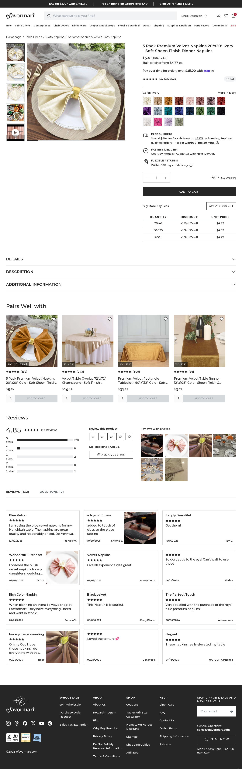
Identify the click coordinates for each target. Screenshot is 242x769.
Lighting (159, 25)
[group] (15, 52)
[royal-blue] (179, 111)
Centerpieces (42, 25)
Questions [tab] (52, 491)
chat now (219, 739)
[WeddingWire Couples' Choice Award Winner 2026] (25, 737)
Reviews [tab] (17, 491)
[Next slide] (15, 138)
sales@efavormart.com (213, 729)
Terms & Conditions (106, 756)
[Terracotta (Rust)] (179, 100)
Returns (165, 744)
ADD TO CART (189, 191)
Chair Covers (61, 25)
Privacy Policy (102, 736)
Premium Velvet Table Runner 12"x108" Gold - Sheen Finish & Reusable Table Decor (197, 381)
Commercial (220, 25)
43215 (199, 138)
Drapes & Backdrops (102, 25)
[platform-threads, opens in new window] (16, 723)
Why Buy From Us (105, 728)
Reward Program (104, 712)
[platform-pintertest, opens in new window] (50, 723)
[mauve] (210, 100)
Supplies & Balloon (179, 25)
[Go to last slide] (15, 46)
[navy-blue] (189, 111)
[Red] (221, 100)
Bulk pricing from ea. (163, 63)
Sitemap (132, 736)
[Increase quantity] (165, 177)
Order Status (168, 728)
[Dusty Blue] (157, 111)
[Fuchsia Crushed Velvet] (157, 121)
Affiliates (132, 752)
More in (227, 92)
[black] (221, 111)
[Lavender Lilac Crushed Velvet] (168, 121)
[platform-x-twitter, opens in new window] (33, 723)
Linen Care (167, 704)
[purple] (147, 111)
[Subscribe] (231, 711)
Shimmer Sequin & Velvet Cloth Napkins (94, 37)
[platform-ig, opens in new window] (8, 723)
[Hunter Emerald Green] (210, 111)
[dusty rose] (200, 100)
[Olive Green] (200, 111)
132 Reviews (167, 79)
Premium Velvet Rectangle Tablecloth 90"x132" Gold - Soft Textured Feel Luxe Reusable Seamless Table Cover (141, 381)
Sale (233, 25)
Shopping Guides (138, 744)
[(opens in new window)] (12, 737)
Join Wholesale (70, 704)
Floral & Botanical (129, 25)
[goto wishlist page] (226, 16)
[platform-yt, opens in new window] (41, 723)
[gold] (168, 100)
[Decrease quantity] (147, 177)
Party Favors (201, 25)
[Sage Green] (179, 121)
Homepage (13, 37)
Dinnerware (79, 25)
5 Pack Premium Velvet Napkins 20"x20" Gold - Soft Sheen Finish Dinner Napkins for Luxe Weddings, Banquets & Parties (30, 381)
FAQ (162, 712)
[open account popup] (218, 16)
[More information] (217, 142)
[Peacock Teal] (168, 111)
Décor (146, 25)
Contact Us (167, 720)
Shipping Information (174, 736)
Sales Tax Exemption (74, 724)
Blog (96, 720)
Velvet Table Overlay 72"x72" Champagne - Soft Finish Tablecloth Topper (84, 381)
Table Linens (22, 25)
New (9, 25)
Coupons (132, 704)
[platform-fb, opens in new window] (25, 723)
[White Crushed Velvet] (147, 121)
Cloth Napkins (55, 37)
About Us (99, 704)
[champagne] (157, 100)
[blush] (189, 100)
